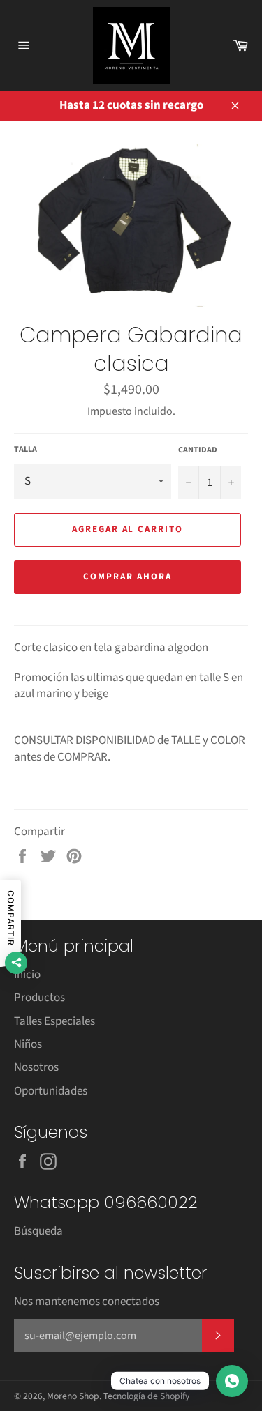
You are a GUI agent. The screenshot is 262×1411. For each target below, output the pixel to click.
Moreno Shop (73, 1396)
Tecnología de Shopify (146, 1396)
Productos (39, 997)
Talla (25, 449)
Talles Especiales (54, 1021)
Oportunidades (50, 1091)
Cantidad (197, 450)
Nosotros (36, 1067)
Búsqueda (38, 1231)
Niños (28, 1044)
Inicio (27, 974)
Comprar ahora (127, 576)
